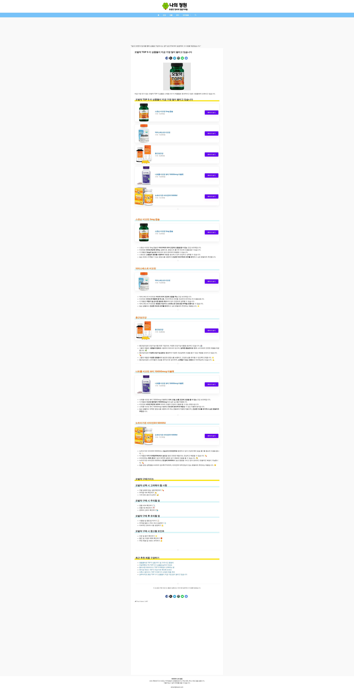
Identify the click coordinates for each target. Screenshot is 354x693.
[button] (195, 15)
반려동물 (186, 15)
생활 (171, 15)
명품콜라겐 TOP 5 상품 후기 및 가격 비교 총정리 (156, 563)
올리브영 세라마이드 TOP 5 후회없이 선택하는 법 (156, 567)
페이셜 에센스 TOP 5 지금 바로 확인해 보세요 (155, 570)
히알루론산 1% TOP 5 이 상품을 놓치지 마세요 (155, 565)
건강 (164, 15)
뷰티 (177, 15)
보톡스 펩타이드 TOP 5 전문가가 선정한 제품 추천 (157, 572)
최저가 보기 (212, 112)
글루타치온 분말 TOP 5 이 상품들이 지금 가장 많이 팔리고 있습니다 (163, 574)
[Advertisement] (177, 31)
